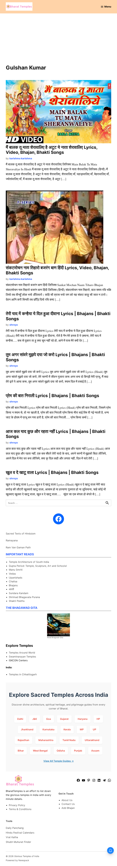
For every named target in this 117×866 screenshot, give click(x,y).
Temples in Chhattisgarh (23, 674)
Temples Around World (22, 652)
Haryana (82, 718)
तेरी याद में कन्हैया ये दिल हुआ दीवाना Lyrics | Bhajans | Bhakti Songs (58, 316)
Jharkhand (27, 729)
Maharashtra (45, 740)
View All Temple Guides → (58, 760)
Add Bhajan (68, 807)
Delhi (20, 718)
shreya (13, 324)
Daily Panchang (15, 827)
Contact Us (68, 803)
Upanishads (15, 577)
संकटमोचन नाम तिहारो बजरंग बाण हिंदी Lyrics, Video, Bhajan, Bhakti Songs (57, 270)
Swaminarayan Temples (22, 656)
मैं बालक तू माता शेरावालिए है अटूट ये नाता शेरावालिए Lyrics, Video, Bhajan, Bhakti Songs (51, 150)
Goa (48, 718)
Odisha (61, 750)
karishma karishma (20, 158)
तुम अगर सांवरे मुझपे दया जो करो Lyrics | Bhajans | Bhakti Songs (55, 357)
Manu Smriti (16, 569)
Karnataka (48, 729)
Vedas (12, 573)
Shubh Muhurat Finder (18, 841)
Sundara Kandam (18, 593)
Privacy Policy (17, 805)
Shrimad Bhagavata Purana (24, 597)
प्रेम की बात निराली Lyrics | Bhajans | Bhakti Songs (52, 395)
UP (94, 729)
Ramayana (12, 540)
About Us (67, 800)
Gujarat (64, 718)
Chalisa (13, 581)
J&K (34, 718)
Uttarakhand (92, 740)
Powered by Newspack (17, 860)
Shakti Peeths (17, 600)
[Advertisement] (58, 41)
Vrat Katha (12, 837)
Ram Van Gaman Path (18, 547)
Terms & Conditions (20, 809)
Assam (95, 750)
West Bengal (40, 750)
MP (82, 729)
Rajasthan (23, 740)
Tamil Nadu (69, 740)
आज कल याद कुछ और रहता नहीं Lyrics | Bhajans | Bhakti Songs (55, 434)
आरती (11, 589)
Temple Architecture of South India (29, 561)
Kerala (67, 729)
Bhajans (13, 585)
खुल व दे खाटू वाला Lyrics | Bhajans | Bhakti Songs (52, 472)
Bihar (21, 750)
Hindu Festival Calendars (20, 832)
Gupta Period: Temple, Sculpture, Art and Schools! (38, 565)
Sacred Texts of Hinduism (20, 533)
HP (98, 718)
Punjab (78, 750)
